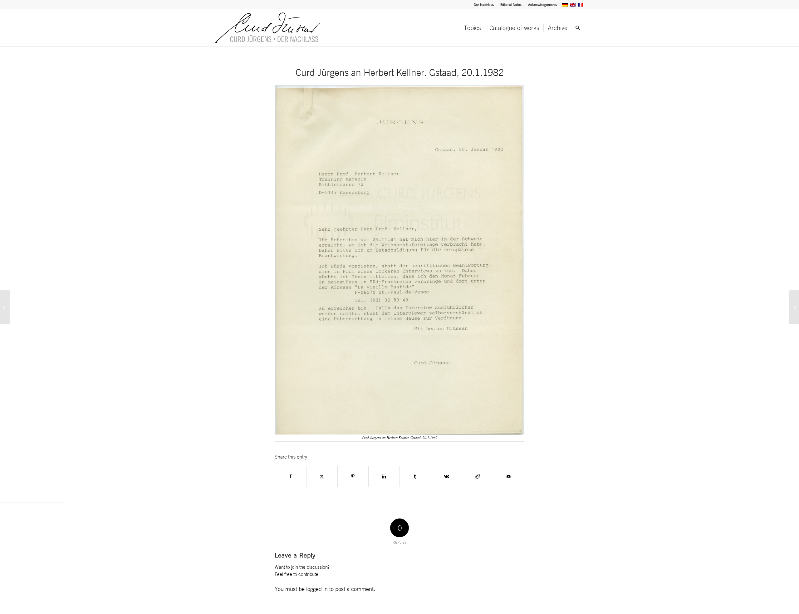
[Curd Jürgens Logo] (267, 27)
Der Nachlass (484, 4)
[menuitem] (484, 4)
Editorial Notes (511, 4)
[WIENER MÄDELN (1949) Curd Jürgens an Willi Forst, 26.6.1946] (5, 307)
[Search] (577, 27)
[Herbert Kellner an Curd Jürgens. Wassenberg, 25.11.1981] (794, 307)
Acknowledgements (542, 4)
